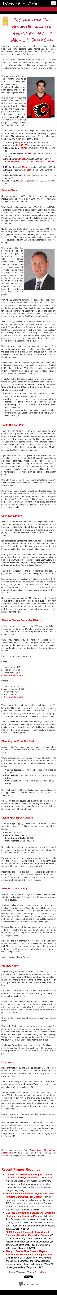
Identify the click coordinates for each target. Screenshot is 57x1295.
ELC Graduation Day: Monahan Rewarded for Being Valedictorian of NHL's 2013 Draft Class (32, 30)
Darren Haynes (41, 1272)
